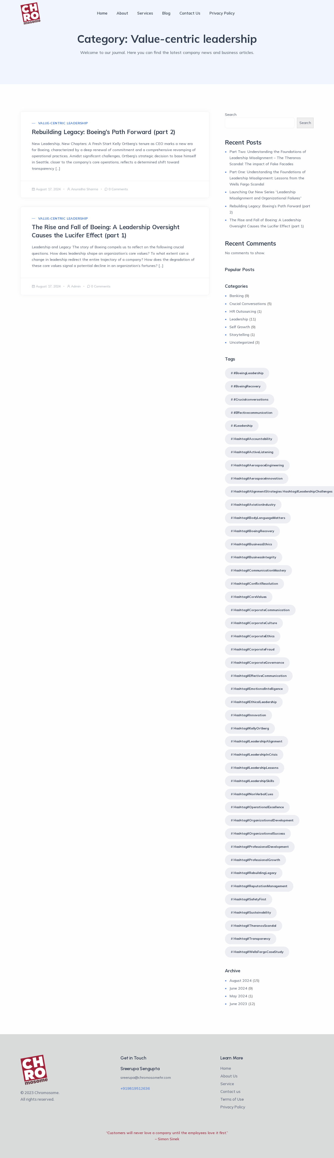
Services (145, 13)
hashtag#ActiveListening (253, 452)
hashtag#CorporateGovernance (259, 662)
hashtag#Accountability (253, 439)
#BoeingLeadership (249, 373)
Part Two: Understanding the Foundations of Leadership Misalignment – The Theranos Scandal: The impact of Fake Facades (267, 157)
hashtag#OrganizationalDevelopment (264, 820)
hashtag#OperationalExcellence (259, 807)
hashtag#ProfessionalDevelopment (261, 847)
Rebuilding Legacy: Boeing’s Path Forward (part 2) (103, 132)
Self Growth (239, 327)
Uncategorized (241, 342)
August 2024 (240, 980)
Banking (236, 295)
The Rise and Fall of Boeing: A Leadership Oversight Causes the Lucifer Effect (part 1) (105, 231)
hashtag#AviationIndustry (255, 505)
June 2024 (238, 988)
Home (102, 13)
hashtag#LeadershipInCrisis (255, 754)
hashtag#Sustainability (252, 912)
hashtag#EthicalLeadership (255, 702)
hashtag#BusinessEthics (253, 544)
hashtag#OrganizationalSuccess (259, 833)
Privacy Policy (222, 13)
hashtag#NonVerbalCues (253, 794)
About (122, 13)
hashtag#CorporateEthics (254, 636)
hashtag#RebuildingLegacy (255, 873)
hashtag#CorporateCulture (255, 623)
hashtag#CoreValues (250, 597)
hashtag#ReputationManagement (260, 886)
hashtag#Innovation (250, 715)
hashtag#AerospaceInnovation (258, 478)
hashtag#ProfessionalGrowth (257, 860)
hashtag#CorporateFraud (254, 649)
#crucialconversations (251, 399)
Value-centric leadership (63, 123)
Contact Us (189, 13)
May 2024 (238, 996)
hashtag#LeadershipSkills (254, 781)
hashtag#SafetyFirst (250, 899)
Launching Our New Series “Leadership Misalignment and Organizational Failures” (265, 195)
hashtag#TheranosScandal (255, 926)
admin (76, 286)
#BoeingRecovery (247, 386)
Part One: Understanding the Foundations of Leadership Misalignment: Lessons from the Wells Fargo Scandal (267, 178)
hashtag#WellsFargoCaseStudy (259, 952)
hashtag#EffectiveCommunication (260, 676)
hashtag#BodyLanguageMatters (259, 518)
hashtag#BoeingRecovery (254, 531)
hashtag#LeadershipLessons (256, 768)
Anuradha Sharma (84, 189)
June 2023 (238, 1003)
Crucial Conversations (247, 303)
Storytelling (239, 334)
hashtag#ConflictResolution (256, 584)
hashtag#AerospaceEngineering (259, 465)
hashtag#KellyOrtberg (251, 728)
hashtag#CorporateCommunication (262, 610)
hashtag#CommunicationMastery (260, 570)
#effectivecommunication (253, 413)
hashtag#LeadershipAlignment (258, 741)
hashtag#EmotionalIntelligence (258, 689)
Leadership (238, 319)
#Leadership (243, 426)
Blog (166, 13)
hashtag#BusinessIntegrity (255, 557)
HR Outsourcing (242, 311)
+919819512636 (135, 1088)
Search (231, 114)
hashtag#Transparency (252, 939)
